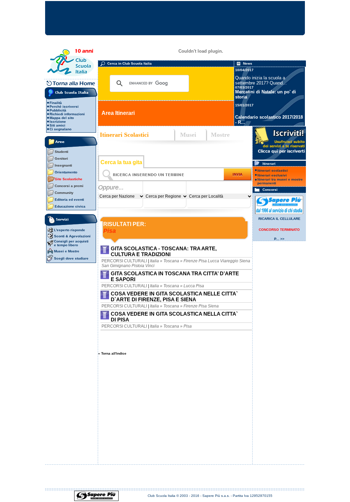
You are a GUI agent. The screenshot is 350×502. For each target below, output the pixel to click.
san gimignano (116, 265)
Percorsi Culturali (124, 261)
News (247, 63)
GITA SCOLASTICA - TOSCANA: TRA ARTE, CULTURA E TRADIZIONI (164, 251)
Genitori (61, 158)
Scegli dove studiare (71, 258)
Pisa (188, 326)
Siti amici (57, 125)
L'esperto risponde (69, 230)
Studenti (61, 152)
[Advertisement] (175, 421)
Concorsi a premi (69, 186)
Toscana (171, 261)
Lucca (189, 285)
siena (244, 261)
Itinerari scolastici (272, 170)
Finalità (56, 103)
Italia (154, 261)
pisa (203, 261)
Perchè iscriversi (64, 106)
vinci (149, 265)
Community (64, 193)
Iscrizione (58, 121)
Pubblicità (58, 110)
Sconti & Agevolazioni (72, 236)
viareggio (229, 261)
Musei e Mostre (66, 251)
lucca (213, 261)
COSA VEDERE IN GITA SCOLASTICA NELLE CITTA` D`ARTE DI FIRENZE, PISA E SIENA (174, 296)
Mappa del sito (62, 118)
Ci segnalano (60, 129)
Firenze (191, 261)
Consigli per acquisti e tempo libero (71, 243)
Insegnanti (63, 165)
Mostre (218, 134)
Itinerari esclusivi (272, 175)
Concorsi (269, 189)
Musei (188, 134)
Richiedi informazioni (67, 114)
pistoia (138, 265)
